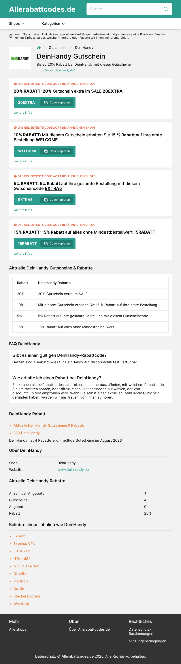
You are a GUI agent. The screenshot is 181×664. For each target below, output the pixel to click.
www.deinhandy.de (73, 469)
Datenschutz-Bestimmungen (141, 631)
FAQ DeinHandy (26, 433)
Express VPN (24, 543)
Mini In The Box (26, 566)
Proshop (20, 581)
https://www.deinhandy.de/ (56, 70)
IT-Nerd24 (21, 558)
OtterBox (20, 573)
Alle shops (17, 629)
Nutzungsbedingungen (147, 641)
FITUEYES (21, 551)
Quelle (18, 588)
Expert (19, 536)
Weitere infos (23, 112)
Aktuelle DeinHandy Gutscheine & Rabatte (48, 425)
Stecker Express (27, 596)
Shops (15, 23)
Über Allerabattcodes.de (89, 629)
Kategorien (51, 23)
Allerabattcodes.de (42, 9)
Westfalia (21, 603)
